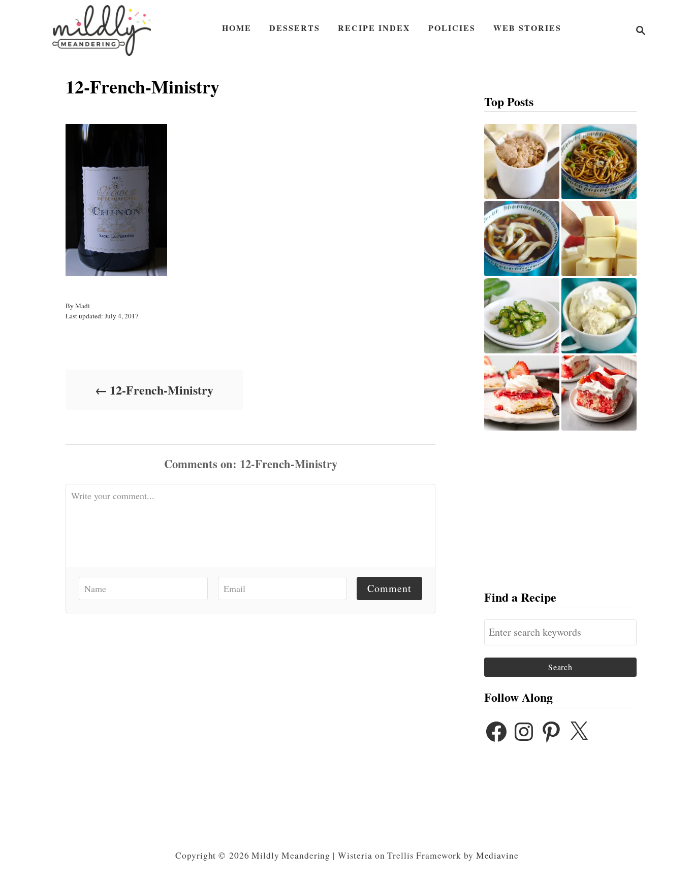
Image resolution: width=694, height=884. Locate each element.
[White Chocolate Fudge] (599, 238)
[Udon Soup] (521, 238)
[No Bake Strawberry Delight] (521, 393)
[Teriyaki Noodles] (599, 161)
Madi (82, 305)
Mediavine (497, 855)
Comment (389, 588)
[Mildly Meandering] (101, 30)
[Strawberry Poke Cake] (599, 393)
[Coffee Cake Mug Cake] (521, 161)
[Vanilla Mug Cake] (599, 315)
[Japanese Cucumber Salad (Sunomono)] (521, 315)
